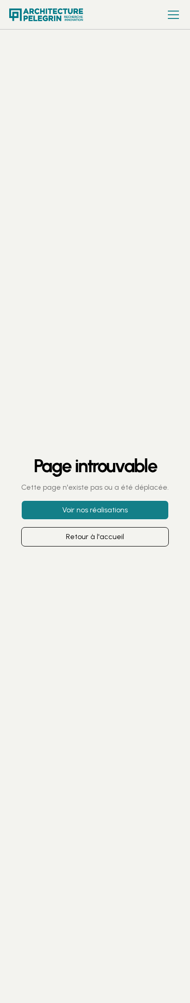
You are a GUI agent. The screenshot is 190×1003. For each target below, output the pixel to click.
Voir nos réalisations (95, 509)
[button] (171, 15)
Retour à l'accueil (95, 536)
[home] (55, 15)
